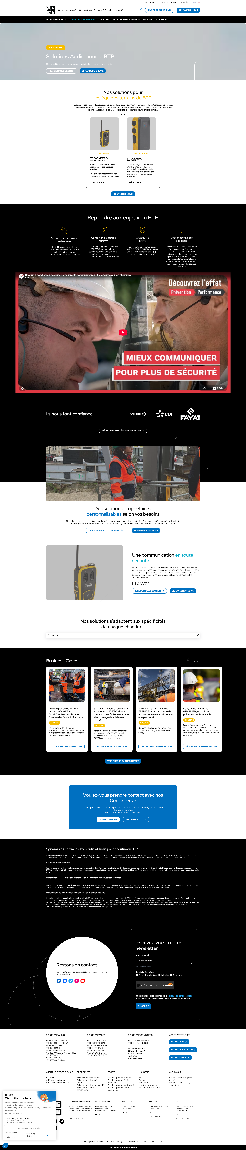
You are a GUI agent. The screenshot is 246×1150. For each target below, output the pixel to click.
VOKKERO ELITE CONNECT (59, 1043)
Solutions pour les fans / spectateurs (87, 1088)
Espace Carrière (180, 2)
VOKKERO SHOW (54, 1055)
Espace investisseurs (156, 2)
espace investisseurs (183, 1049)
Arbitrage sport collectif (56, 1080)
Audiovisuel (152, 975)
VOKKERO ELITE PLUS (56, 1040)
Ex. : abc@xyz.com (144, 966)
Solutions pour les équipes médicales (88, 1081)
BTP (140, 1077)
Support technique (159, 10)
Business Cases (135, 1058)
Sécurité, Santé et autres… (150, 1087)
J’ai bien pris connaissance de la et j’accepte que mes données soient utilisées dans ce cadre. (164, 997)
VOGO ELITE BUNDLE (138, 1040)
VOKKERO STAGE (54, 1057)
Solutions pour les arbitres (88, 1077)
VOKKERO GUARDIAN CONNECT (62, 1053)
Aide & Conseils (135, 1053)
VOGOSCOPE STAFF (97, 1053)
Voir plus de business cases (123, 761)
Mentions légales (118, 1141)
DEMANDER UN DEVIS (93, 71)
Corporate (177, 975)
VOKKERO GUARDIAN (56, 1050)
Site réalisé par (123, 1147)
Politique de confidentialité (96, 1141)
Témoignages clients (61, 71)
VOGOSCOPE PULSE (97, 1055)
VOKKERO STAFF (54, 1045)
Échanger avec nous (146, 530)
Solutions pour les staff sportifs (90, 1085)
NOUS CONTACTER (108, 819)
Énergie (141, 1080)
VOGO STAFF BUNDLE (139, 1043)
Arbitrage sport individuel (57, 1082)
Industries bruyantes (147, 1085)
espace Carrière (180, 1057)
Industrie (165, 975)
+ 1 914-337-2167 (155, 1117)
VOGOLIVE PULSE (96, 1048)
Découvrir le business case (66, 746)
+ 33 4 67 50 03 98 (75, 1119)
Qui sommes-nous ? (137, 1048)
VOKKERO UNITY (54, 1048)
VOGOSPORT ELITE (96, 1040)
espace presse (179, 1041)
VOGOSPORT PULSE (97, 1045)
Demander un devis (183, 590)
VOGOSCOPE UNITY (97, 1050)
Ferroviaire (143, 1082)
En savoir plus (134, 819)
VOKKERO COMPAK (55, 1060)
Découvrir (98, 182)
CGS (152, 1141)
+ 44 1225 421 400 (183, 1119)
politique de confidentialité (180, 996)
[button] (123, 635)
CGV (144, 1141)
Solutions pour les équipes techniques (180, 1078)
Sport (141, 975)
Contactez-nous (188, 10)
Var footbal (51, 1077)
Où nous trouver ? (136, 1051)
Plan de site (134, 1141)
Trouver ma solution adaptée (105, 530)
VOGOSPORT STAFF (97, 1043)
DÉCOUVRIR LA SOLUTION (147, 591)
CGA (159, 1141)
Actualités (132, 1056)
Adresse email (143, 955)
